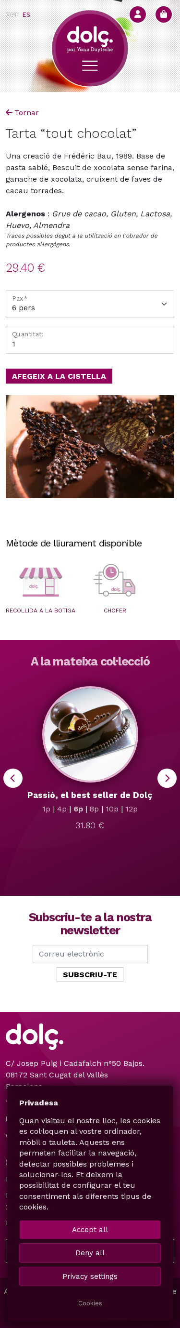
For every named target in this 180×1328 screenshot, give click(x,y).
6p (78, 808)
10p (112, 808)
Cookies (90, 1303)
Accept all (90, 1229)
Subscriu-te (90, 974)
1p (46, 808)
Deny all (90, 1252)
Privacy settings (90, 1276)
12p (131, 808)
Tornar (26, 112)
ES (26, 14)
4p (62, 808)
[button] (40, 582)
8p (94, 808)
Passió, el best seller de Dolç (90, 795)
